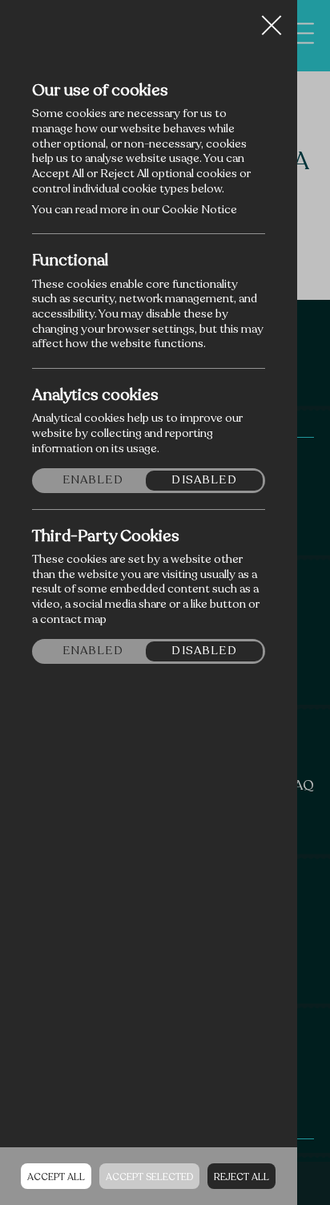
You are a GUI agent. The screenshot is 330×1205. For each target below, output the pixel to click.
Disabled (203, 480)
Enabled (92, 480)
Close (271, 19)
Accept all (56, 1177)
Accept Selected (149, 1177)
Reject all (241, 1177)
